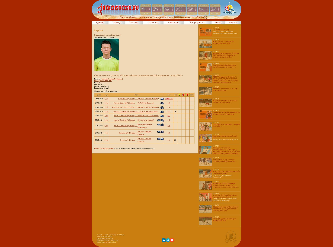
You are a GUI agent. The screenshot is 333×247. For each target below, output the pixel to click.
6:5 (169, 107)
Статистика (153, 22)
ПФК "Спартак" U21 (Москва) (148, 116)
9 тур (106, 140)
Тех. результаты (197, 22)
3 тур (106, 107)
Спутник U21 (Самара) (126, 99)
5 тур (106, 116)
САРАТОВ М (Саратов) (145, 103)
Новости (233, 22)
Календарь (173, 22)
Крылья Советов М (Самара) (112, 79)
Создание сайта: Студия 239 (108, 240)
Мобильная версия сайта (106, 242)
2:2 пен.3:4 (169, 99)
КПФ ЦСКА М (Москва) (145, 120)
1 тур (106, 99)
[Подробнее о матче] (145, 9)
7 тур (106, 126)
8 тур (106, 133)
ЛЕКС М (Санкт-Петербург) (147, 111)
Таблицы (117, 22)
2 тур (106, 103)
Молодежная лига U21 (103, 81)
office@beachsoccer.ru (105, 238)
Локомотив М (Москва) (127, 133)
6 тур (106, 120)
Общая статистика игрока (103, 148)
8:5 (169, 116)
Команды (134, 22)
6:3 (169, 133)
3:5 (169, 120)
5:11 (168, 111)
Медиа (218, 22)
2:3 (169, 126)
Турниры (100, 22)
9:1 (169, 140)
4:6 (169, 103)
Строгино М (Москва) (127, 140)
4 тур (106, 111)
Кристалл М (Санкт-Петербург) (123, 107)
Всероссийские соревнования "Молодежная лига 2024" (151, 75)
